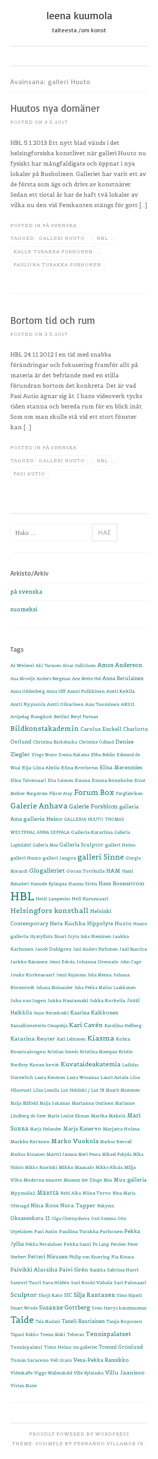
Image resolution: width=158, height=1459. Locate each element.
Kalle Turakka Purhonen (53, 251)
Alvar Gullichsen (79, 665)
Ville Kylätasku (89, 1373)
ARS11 (128, 704)
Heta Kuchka (68, 923)
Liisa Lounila (46, 1090)
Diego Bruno (44, 754)
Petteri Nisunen (47, 1256)
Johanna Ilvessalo (97, 961)
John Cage (130, 961)
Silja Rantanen (94, 1294)
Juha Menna (99, 975)
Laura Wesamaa (83, 1077)
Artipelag (19, 716)
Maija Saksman (55, 1103)
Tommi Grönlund (121, 1347)
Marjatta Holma (121, 1129)
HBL (102, 238)
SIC (68, 1295)
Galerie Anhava (38, 806)
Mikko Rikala (109, 1167)
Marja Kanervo (82, 1128)
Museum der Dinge (83, 1180)
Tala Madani (47, 1321)
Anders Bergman (53, 678)
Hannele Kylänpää (48, 883)
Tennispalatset (108, 1334)
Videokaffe (21, 1373)
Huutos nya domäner (55, 108)
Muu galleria (130, 1180)
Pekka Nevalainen (43, 1244)
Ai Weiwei (22, 665)
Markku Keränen (29, 1141)
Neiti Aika (70, 1193)
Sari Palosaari (130, 1282)
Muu (108, 1180)
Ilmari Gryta (66, 936)
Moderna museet (42, 1180)
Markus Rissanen (27, 1154)
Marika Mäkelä (108, 1116)
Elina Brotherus (79, 767)
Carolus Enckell (101, 729)
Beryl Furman (84, 716)
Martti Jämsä (61, 1154)
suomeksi (23, 609)
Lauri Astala (114, 1077)
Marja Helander (45, 1129)
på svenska (60, 225)
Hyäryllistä (41, 936)
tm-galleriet (85, 1347)
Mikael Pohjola (117, 1154)
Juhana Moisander (54, 987)
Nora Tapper (77, 1205)
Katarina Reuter (32, 1038)
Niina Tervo (96, 1193)
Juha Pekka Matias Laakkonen (105, 987)
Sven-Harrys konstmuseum (119, 1308)
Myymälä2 (22, 1193)
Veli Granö (61, 1360)
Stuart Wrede (24, 1308)
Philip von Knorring (89, 1257)
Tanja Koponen (124, 1321)
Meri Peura (89, 1154)
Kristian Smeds (62, 1051)
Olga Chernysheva (70, 1218)
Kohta (123, 1039)
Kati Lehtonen (71, 1039)
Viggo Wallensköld (53, 1373)
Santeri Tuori (25, 1282)
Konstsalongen (28, 1051)
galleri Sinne (100, 857)
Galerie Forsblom (93, 806)
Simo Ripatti (129, 1295)
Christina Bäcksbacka (55, 742)
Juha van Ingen (28, 1000)
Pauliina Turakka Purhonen (57, 264)
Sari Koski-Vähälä (91, 1282)
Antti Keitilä (120, 691)
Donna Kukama (73, 754)
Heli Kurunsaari (90, 898)
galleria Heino (43, 818)
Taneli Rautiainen (83, 1321)
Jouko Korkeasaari (32, 975)
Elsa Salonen (60, 780)
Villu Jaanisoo (125, 1372)
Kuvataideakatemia (90, 1064)
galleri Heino (120, 845)
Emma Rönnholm (112, 780)
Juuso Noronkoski (51, 1013)
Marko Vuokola (75, 1141)
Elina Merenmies (121, 767)
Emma (82, 780)
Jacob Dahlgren (53, 949)
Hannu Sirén (82, 883)
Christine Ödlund (96, 742)
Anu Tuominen (102, 704)
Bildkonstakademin (44, 728)
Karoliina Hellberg (123, 1025)
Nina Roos (45, 1205)
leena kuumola (79, 15)
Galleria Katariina (92, 832)
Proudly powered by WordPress (79, 1434)
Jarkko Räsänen (29, 961)
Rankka (97, 1270)
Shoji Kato (50, 1295)
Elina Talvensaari (28, 780)
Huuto (123, 923)
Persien (118, 1244)
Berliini (61, 716)
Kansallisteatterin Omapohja (38, 1025)
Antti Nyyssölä (27, 704)
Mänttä (48, 1192)
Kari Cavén (86, 1025)
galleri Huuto (62, 238)
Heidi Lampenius (53, 898)
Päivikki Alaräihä (34, 1269)
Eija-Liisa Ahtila (40, 767)
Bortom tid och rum (52, 320)
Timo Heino (58, 1347)
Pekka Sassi (77, 1244)
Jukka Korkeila (107, 1000)
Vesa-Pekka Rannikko (101, 1360)
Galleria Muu (45, 845)
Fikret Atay (60, 793)
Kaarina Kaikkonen (94, 1012)
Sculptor (23, 1294)
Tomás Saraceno (29, 1360)
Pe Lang (100, 1244)
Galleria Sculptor (81, 845)
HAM (113, 870)
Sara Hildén (56, 1282)
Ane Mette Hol (86, 678)
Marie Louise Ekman (68, 1116)
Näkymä (105, 1205)
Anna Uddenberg (27, 691)
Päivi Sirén (73, 1269)
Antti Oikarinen (65, 704)
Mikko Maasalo (76, 1167)
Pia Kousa (122, 1257)
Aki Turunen (48, 665)
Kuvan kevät (44, 1064)
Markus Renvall (116, 1141)
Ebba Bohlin (103, 754)
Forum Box (94, 792)
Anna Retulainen (122, 678)
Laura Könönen (50, 1077)
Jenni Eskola (62, 961)
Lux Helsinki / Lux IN (82, 1090)
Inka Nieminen (96, 936)
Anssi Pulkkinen (86, 691)
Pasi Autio (29, 473)
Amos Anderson (119, 665)
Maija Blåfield (24, 1103)
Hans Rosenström (121, 883)
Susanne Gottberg (64, 1307)
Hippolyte (100, 923)
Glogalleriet (47, 870)
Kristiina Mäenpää (98, 1051)
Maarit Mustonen (123, 1090)
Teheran (75, 1334)
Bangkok (41, 716)
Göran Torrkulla (85, 871)
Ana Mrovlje (22, 678)
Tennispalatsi (26, 1347)
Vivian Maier (23, 1385)
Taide (22, 1320)
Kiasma (100, 1038)
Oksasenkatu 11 (30, 1218)
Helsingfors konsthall (49, 910)
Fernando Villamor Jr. (109, 1443)
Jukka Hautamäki (68, 1000)
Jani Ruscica (133, 949)
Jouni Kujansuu (71, 975)
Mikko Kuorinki (41, 1167)
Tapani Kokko (24, 1334)
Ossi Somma (103, 1218)
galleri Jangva (59, 858)
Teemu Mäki (52, 1334)
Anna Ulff (56, 691)
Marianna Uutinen (93, 1103)
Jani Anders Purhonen (95, 949)
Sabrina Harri (122, 1270)
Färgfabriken (129, 793)
